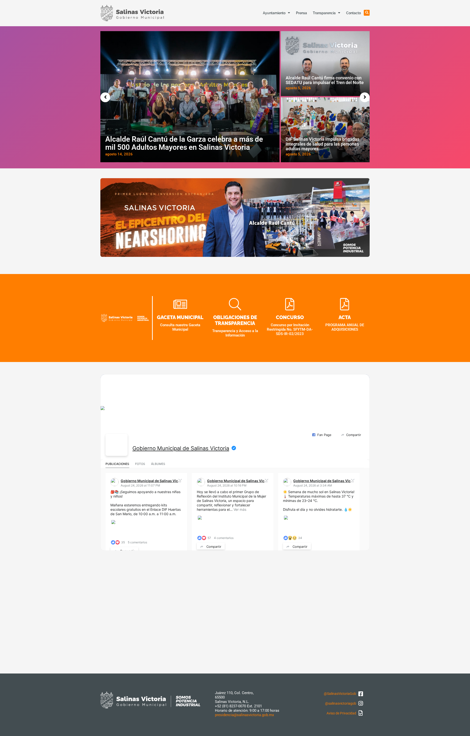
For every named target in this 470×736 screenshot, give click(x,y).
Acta (345, 317)
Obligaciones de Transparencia (235, 320)
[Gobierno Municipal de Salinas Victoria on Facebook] (117, 445)
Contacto (353, 13)
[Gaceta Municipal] (180, 305)
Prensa (301, 13)
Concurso (290, 317)
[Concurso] (290, 305)
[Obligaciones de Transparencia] (235, 305)
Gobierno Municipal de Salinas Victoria (180, 448)
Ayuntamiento (274, 13)
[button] (367, 13)
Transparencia (324, 13)
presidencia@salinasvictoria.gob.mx (244, 715)
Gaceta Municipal (180, 317)
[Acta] (345, 305)
